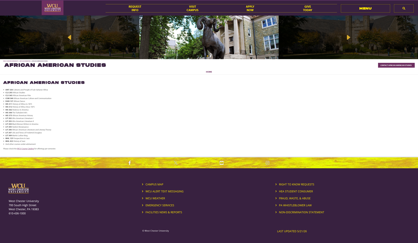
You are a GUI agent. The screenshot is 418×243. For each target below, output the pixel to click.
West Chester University (10, 61)
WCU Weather (155, 198)
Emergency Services (160, 205)
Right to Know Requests (296, 184)
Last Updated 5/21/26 (292, 231)
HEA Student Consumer (296, 191)
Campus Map (154, 184)
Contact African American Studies (396, 65)
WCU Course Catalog (25, 148)
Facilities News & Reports (164, 212)
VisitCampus (192, 8)
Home (209, 71)
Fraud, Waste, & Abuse (295, 198)
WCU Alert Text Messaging (165, 191)
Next (348, 37)
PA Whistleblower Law (295, 205)
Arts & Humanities (25, 61)
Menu (365, 8)
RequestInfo (135, 8)
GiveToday (307, 8)
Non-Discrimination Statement (301, 212)
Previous (69, 37)
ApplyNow (250, 8)
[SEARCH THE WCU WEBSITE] (404, 8)
